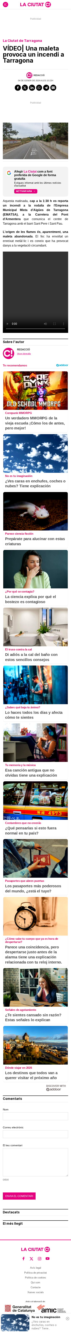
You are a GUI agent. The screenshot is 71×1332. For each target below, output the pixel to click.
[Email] (53, 88)
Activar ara (24, 191)
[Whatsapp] (39, 88)
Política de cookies (35, 1277)
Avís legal (35, 1267)
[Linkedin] (32, 88)
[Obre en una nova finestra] (20, 1308)
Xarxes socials (35, 1292)
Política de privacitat (35, 1272)
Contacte (36, 1287)
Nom (6, 1109)
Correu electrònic (13, 1127)
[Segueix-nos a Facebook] (23, 1258)
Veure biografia (24, 353)
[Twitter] (25, 88)
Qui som (35, 1282)
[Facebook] (18, 88)
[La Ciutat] (35, 4)
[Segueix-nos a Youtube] (47, 1258)
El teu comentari (12, 1145)
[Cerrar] (67, 1318)
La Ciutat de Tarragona (22, 41)
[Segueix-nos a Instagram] (39, 1258)
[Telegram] (46, 88)
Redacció (39, 75)
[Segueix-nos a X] (31, 1258)
